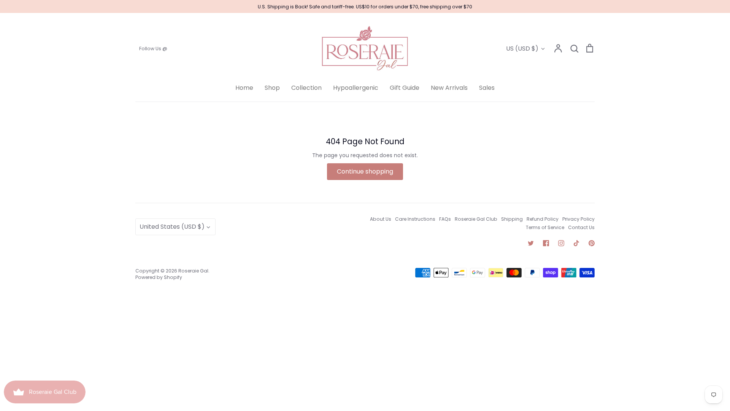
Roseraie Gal (193, 271)
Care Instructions (415, 219)
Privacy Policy (578, 219)
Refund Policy (543, 219)
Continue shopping (365, 171)
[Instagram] (561, 243)
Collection (306, 87)
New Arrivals (449, 87)
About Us (380, 219)
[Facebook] (546, 243)
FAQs (445, 219)
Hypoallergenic (355, 87)
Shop (272, 87)
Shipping (512, 219)
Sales (487, 87)
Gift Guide (404, 87)
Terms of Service (545, 227)
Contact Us (581, 227)
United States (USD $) (172, 226)
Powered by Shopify (158, 277)
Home (244, 87)
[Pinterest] (591, 243)
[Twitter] (530, 243)
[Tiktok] (576, 243)
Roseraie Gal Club (476, 219)
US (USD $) (522, 48)
